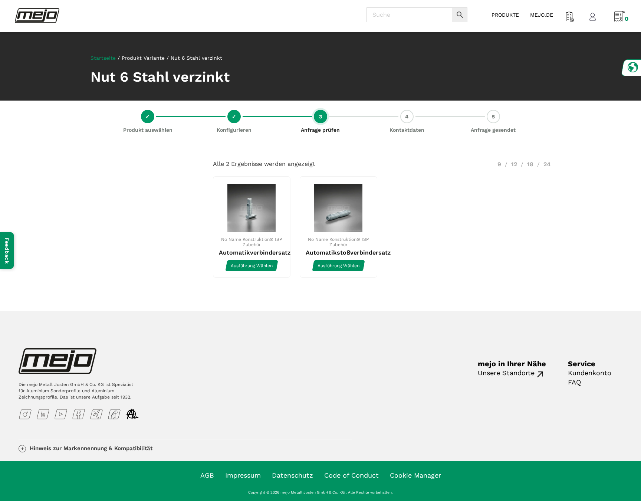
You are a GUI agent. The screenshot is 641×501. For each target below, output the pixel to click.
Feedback (7, 250)
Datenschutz (292, 475)
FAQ (574, 382)
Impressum (243, 475)
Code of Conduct (351, 475)
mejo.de (541, 15)
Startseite (103, 58)
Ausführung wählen (252, 265)
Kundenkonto (589, 373)
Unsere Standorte (506, 373)
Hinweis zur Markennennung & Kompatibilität (91, 448)
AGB (207, 475)
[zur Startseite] (37, 15)
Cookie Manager (415, 475)
